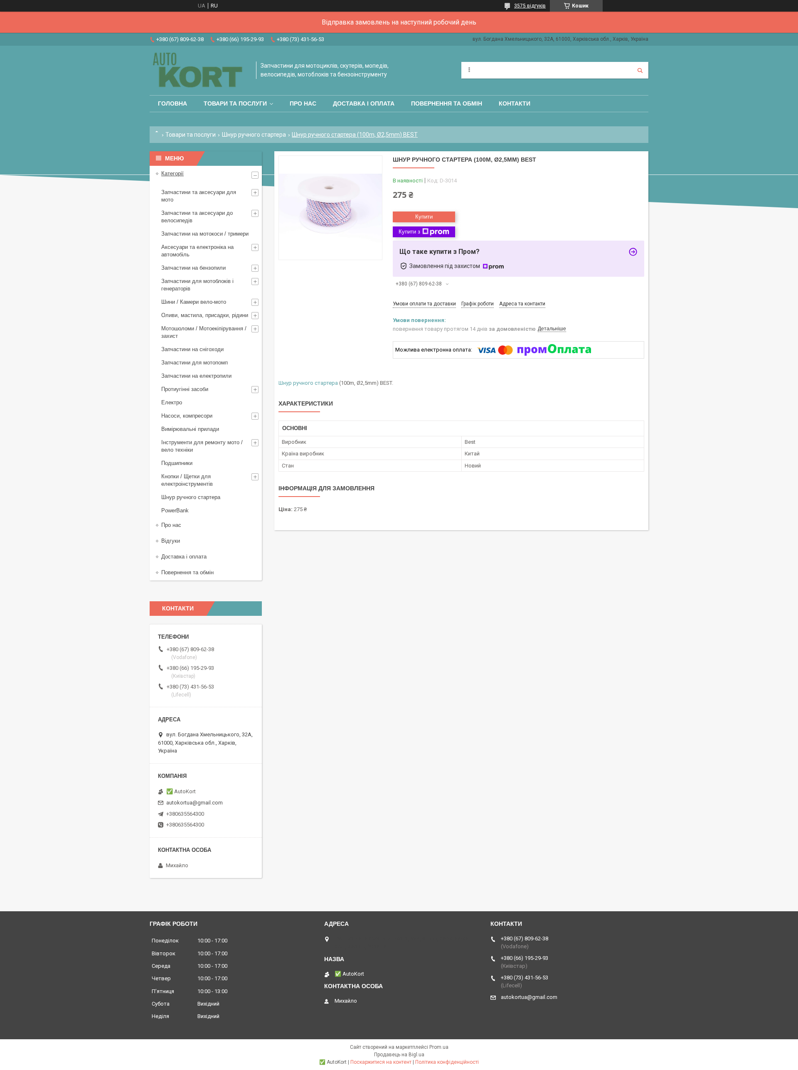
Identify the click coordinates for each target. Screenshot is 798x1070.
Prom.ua (438, 1047)
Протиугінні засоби (184, 389)
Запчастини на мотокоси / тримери (205, 234)
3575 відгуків (530, 6)
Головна (172, 103)
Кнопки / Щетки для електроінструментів (187, 480)
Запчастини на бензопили (193, 268)
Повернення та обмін (446, 103)
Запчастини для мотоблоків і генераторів (197, 285)
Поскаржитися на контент (380, 1062)
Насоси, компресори (186, 416)
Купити (424, 217)
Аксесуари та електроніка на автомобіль (197, 251)
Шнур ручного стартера (254, 134)
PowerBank (175, 510)
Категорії (172, 173)
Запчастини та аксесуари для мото (198, 196)
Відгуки (170, 541)
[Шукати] (640, 70)
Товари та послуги (235, 103)
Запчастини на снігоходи (192, 349)
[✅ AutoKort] (199, 70)
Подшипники (176, 463)
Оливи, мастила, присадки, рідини (204, 315)
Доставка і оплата (363, 103)
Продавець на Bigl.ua (399, 1055)
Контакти (514, 103)
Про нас (303, 103)
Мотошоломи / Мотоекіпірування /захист (203, 332)
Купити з (409, 232)
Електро (171, 402)
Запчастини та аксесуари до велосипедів (197, 217)
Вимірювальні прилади (190, 429)
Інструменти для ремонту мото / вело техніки (202, 446)
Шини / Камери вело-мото (193, 302)
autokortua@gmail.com (194, 802)
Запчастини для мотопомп (194, 362)
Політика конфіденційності (447, 1062)
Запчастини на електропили (196, 376)
